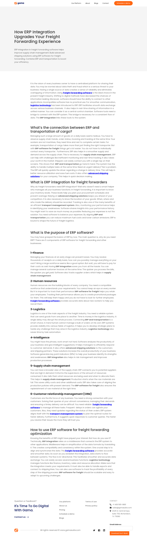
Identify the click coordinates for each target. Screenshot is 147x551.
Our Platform (76, 3)
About (87, 3)
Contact (105, 3)
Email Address (115, 524)
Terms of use (91, 501)
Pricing (62, 510)
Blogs (96, 3)
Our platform (64, 501)
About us (63, 505)
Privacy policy (91, 505)
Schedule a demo (123, 3)
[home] (19, 3)
